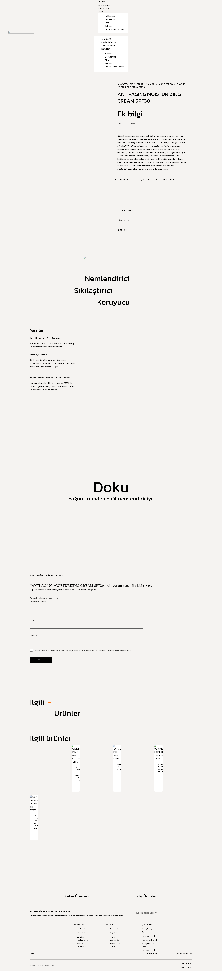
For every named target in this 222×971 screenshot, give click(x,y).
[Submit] (189, 913)
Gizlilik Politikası (186, 964)
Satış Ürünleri (108, 45)
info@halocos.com (184, 954)
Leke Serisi (81, 937)
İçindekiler (123, 220)
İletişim (108, 25)
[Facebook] (109, 965)
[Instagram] (113, 965)
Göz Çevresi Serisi (149, 940)
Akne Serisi (81, 932)
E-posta (34, 635)
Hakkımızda (110, 16)
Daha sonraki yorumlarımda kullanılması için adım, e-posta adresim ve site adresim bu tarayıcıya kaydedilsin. (83, 650)
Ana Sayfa (122, 84)
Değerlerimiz (110, 19)
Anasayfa (106, 39)
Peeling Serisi (82, 929)
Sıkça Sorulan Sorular (114, 29)
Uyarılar (122, 230)
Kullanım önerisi (126, 210)
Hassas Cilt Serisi (149, 936)
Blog (107, 22)
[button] (111, 34)
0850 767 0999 (36, 954)
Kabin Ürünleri (108, 42)
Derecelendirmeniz (39, 598)
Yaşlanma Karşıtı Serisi (159, 84)
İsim (32, 620)
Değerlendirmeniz (39, 601)
